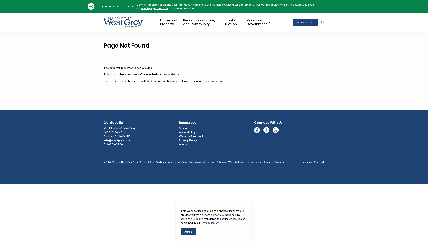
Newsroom (256, 162)
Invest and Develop (232, 22)
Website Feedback (191, 136)
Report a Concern (274, 162)
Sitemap (184, 128)
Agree (188, 231)
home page (217, 81)
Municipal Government (257, 22)
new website (170, 74)
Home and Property (168, 22)
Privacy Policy (210, 222)
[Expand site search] (322, 22)
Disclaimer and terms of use (171, 162)
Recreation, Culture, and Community (199, 22)
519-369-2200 (113, 144)
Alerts (183, 144)
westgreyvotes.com (154, 8)
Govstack (319, 162)
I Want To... (307, 22)
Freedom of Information (202, 162)
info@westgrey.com (117, 140)
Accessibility (187, 132)
